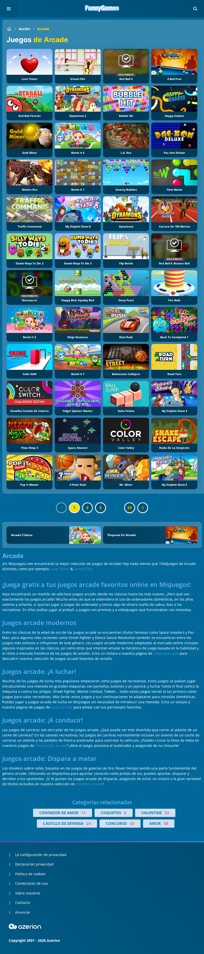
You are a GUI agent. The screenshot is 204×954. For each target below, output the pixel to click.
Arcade (43, 28)
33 (167, 812)
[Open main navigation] (8, 8)
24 (88, 823)
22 (129, 507)
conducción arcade (51, 745)
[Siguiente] (142, 507)
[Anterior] (61, 507)
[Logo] (102, 8)
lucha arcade (62, 707)
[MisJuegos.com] (9, 28)
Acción (24, 28)
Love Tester (60, 568)
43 (132, 823)
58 (166, 823)
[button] (195, 8)
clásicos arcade (166, 653)
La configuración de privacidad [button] (40, 854)
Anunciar (22, 912)
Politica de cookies (30, 874)
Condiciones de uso (31, 883)
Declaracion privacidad (34, 864)
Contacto (22, 902)
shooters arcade (89, 784)
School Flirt (83, 568)
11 (83, 812)
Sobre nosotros (27, 893)
